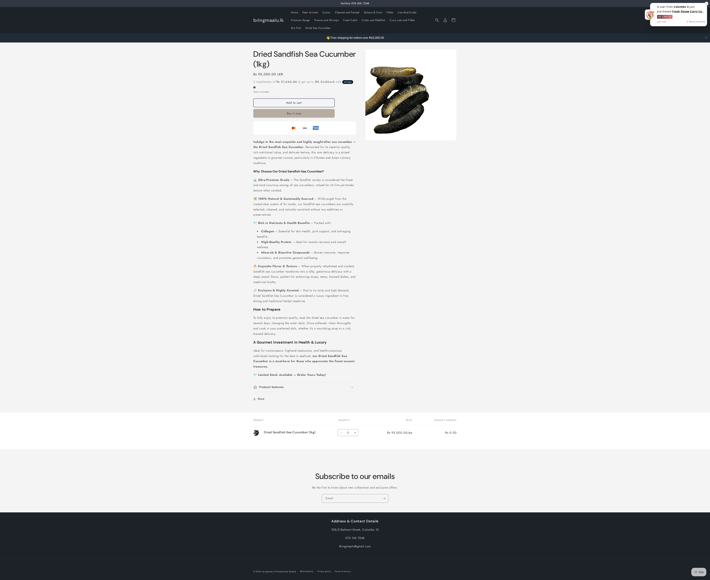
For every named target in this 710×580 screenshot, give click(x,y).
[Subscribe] (384, 498)
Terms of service (343, 571)
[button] (437, 20)
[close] (706, 37)
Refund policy (307, 571)
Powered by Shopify (286, 571)
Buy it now (294, 113)
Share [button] (261, 399)
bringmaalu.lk (269, 571)
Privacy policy (324, 571)
